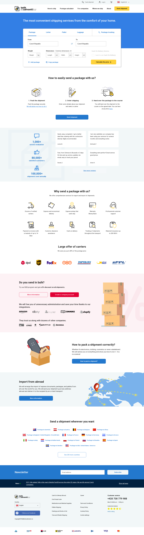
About (109, 9)
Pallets (54, 507)
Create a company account (64, 295)
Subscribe (117, 472)
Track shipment (89, 2)
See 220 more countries (72, 455)
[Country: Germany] (83, 435)
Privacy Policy (84, 507)
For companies (83, 9)
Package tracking (107, 32)
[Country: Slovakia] (84, 440)
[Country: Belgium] (74, 429)
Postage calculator (67, 9)
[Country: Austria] (55, 429)
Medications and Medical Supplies (62, 503)
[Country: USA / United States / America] (67, 445)
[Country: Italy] (25, 440)
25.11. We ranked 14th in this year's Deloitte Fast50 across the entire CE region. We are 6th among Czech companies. (60, 483)
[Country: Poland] (65, 440)
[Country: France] (64, 435)
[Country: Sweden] (47, 445)
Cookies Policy (84, 511)
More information (33, 295)
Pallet (64, 32)
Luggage (80, 32)
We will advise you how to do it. (37, 106)
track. (111, 109)
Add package (34, 62)
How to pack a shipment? (89, 361)
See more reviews (89, 171)
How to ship (52, 9)
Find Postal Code (57, 499)
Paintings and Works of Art (59, 511)
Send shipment (122, 8)
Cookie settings (84, 515)
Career (82, 495)
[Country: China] (94, 429)
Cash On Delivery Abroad (59, 495)
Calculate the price (102, 62)
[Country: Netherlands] (42, 440)
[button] (20, 505)
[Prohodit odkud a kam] (72, 44)
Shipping (58, 507)
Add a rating (111, 511)
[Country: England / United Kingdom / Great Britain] (24, 435)
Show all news (123, 483)
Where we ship (97, 9)
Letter (48, 32)
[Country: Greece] (103, 435)
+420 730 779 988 (117, 498)
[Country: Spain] (104, 440)
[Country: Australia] (34, 429)
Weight (30, 51)
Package (32, 32)
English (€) (124, 2)
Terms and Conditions (86, 503)
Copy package (53, 62)
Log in (103, 2)
